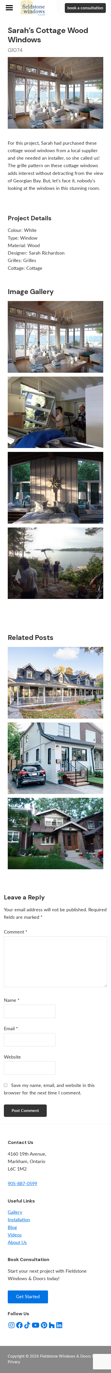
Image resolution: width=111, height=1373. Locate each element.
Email (11, 1029)
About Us (17, 1242)
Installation (19, 1220)
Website (12, 1057)
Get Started (28, 1297)
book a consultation (85, 8)
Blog (12, 1227)
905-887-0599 (22, 1184)
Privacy (14, 1362)
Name (12, 1000)
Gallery (15, 1212)
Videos (15, 1235)
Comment (15, 932)
